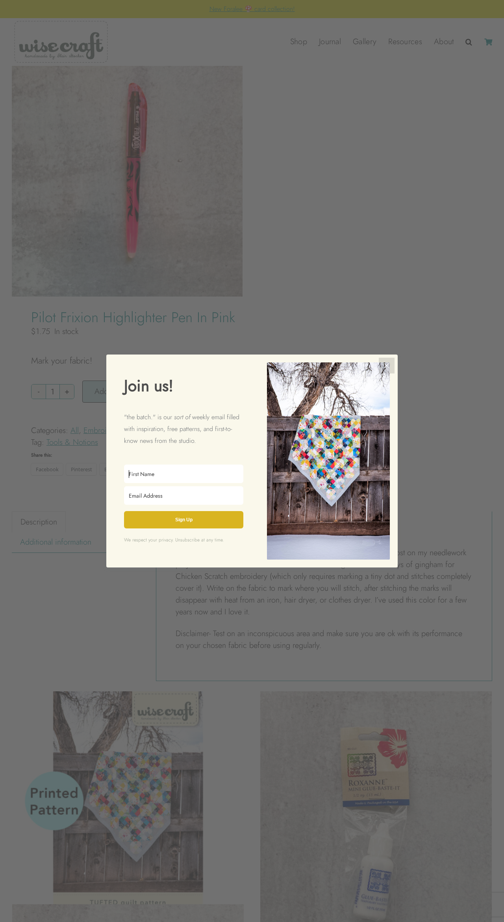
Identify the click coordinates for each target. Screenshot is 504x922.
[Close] (387, 365)
